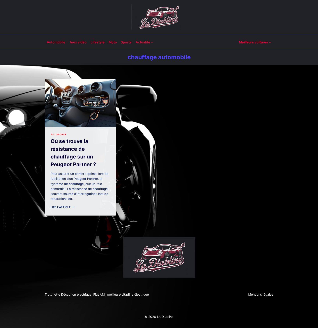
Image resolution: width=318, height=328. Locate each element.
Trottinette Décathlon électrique (68, 294)
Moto (113, 42)
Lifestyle (98, 42)
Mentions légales (260, 294)
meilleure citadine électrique (128, 294)
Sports (126, 42)
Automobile (56, 42)
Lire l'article (62, 207)
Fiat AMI (99, 294)
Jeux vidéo (77, 42)
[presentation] (80, 103)
